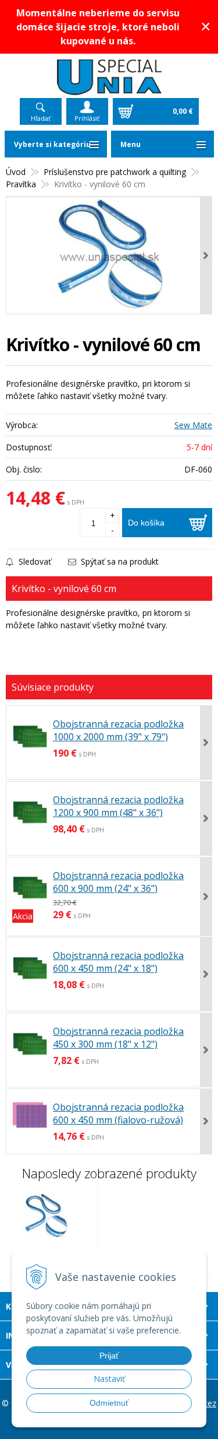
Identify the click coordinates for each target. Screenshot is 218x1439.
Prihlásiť (86, 118)
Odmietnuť (109, 1403)
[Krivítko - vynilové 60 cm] (109, 255)
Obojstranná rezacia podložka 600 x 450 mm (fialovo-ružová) (118, 1113)
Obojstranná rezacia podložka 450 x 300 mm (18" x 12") (118, 1038)
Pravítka (21, 184)
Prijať (109, 1355)
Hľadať (41, 118)
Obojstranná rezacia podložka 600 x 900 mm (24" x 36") (118, 882)
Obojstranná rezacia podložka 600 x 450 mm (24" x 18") (118, 962)
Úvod (16, 171)
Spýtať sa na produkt (118, 561)
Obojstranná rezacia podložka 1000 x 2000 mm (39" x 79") (118, 730)
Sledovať (33, 561)
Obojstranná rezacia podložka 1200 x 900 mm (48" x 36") (118, 806)
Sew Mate (193, 424)
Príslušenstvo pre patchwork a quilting (115, 171)
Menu (130, 144)
